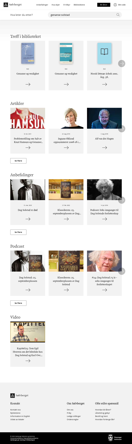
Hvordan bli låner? (103, 409)
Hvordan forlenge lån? (104, 419)
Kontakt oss (15, 409)
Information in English (20, 416)
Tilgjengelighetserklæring (30, 438)
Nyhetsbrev (15, 413)
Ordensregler (73, 419)
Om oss (70, 409)
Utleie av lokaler (17, 419)
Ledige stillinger (74, 416)
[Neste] (121, 63)
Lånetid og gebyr (102, 413)
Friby (69, 413)
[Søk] (119, 15)
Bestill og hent (101, 416)
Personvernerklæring (16, 438)
